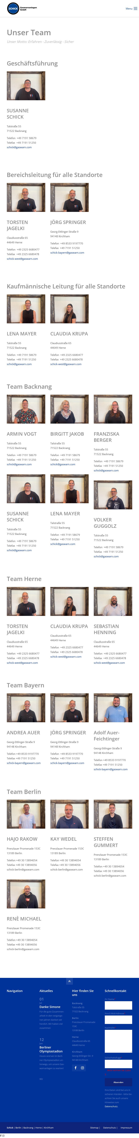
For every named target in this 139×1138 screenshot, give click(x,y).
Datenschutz (109, 1127)
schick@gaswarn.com (19, 147)
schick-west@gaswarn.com (22, 258)
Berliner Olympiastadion (51, 1049)
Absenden (118, 1082)
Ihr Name (110, 999)
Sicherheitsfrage (113, 1057)
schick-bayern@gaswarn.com (67, 252)
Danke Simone (49, 1007)
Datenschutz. (111, 1106)
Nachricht (110, 1027)
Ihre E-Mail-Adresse (115, 1013)
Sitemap (94, 1127)
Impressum (126, 1127)
